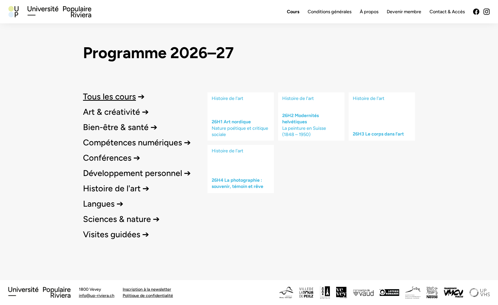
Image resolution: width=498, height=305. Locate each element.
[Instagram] (486, 12)
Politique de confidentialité (148, 295)
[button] (114, 96)
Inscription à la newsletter (147, 289)
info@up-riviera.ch (96, 295)
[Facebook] (476, 12)
